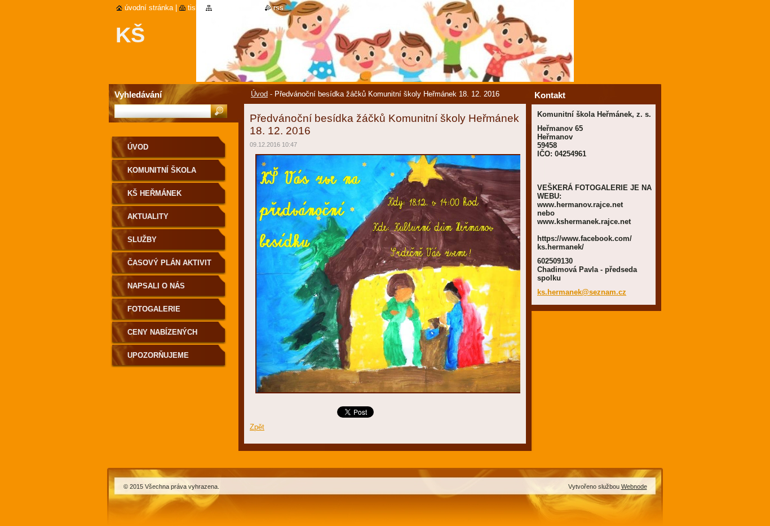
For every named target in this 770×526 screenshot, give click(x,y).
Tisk (194, 7)
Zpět (257, 427)
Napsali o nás (156, 286)
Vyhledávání (138, 94)
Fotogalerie (153, 309)
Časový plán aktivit (169, 262)
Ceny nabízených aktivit (162, 336)
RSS (278, 7)
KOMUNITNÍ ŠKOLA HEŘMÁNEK (161, 174)
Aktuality (148, 216)
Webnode (634, 486)
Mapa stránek (236, 7)
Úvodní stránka (149, 7)
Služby (142, 239)
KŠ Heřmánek (154, 193)
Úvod (259, 94)
